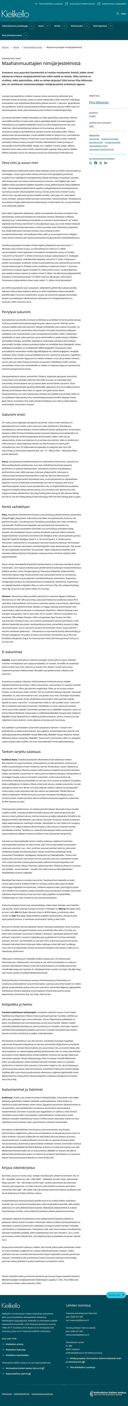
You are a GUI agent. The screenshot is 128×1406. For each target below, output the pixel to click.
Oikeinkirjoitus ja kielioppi (15, 26)
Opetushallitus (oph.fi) (18, 1373)
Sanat (41, 26)
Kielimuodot (77, 26)
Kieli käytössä (100, 26)
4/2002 (92, 116)
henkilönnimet (96, 142)
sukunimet (94, 139)
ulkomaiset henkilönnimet (101, 149)
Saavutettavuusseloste (42, 1393)
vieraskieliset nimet (98, 146)
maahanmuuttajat (109, 139)
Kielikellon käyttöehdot (17, 1355)
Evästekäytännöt (22, 1393)
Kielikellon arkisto (15, 1344)
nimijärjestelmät (112, 142)
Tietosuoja (7, 1393)
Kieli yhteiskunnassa (12, 35)
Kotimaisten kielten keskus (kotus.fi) (25, 1368)
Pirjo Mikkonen (99, 102)
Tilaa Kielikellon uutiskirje (82, 1367)
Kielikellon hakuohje (16, 1349)
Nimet (57, 26)
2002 (91, 126)
